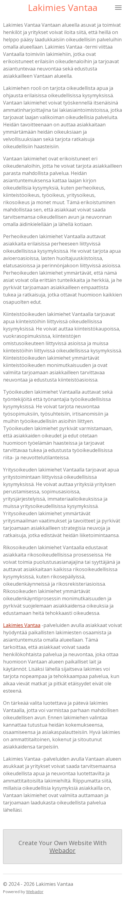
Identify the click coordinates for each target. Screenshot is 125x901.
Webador (62, 850)
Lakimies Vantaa (21, 625)
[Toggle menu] (118, 7)
